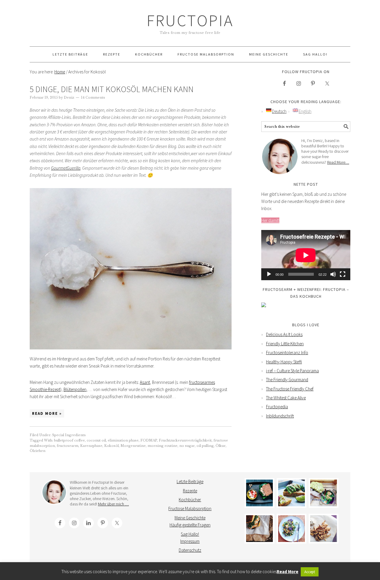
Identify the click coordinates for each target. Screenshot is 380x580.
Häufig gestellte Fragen (190, 525)
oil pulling (205, 446)
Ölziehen (37, 451)
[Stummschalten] (333, 274)
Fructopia (190, 20)
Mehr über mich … (113, 504)
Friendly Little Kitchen (285, 343)
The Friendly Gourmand (287, 379)
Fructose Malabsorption (189, 508)
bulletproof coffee (69, 440)
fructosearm (67, 446)
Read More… (338, 162)
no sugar (187, 446)
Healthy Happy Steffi (284, 362)
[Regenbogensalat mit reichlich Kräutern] (291, 528)
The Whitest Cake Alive (286, 398)
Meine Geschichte (190, 518)
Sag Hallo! (190, 534)
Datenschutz (190, 550)
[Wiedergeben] (269, 274)
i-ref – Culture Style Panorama (292, 370)
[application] (305, 255)
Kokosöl (111, 446)
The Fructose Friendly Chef (290, 389)
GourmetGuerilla (65, 168)
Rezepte (190, 491)
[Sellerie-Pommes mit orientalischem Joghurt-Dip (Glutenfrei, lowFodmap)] (323, 528)
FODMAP (148, 440)
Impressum (190, 541)
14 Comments (93, 97)
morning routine (163, 446)
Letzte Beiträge (190, 481)
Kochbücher (190, 499)
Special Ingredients (69, 435)
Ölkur (221, 446)
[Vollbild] (343, 274)
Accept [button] (309, 571)
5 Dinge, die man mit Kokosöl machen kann (112, 89)
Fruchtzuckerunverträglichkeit (185, 440)
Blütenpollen (75, 389)
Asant (145, 382)
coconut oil (96, 440)
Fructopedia (277, 406)
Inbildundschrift (280, 416)
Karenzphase (91, 446)
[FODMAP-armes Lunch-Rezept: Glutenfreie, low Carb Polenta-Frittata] (291, 493)
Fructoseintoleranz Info (287, 352)
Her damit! (270, 220)
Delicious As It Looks (284, 334)
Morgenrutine (133, 446)
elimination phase (123, 440)
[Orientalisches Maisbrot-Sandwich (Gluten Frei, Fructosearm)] (259, 528)
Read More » (47, 413)
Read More (287, 571)
